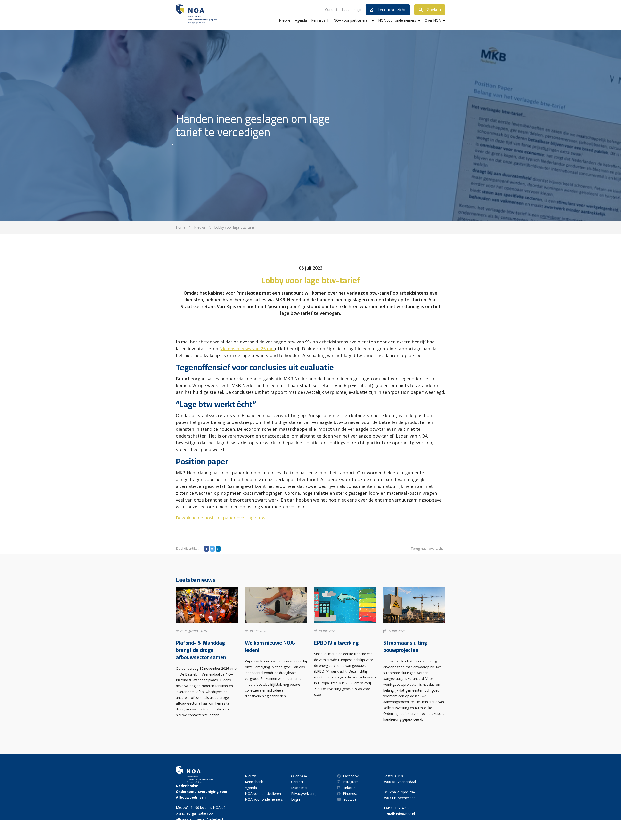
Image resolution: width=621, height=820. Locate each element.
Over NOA (433, 20)
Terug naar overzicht (426, 548)
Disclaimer (299, 787)
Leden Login (351, 9)
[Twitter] (212, 549)
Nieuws (285, 20)
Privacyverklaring (304, 793)
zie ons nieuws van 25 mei (248, 348)
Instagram (351, 782)
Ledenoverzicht (392, 9)
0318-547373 (401, 808)
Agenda (301, 20)
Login (295, 799)
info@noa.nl (405, 814)
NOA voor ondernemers (397, 20)
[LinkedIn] (218, 549)
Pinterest (350, 793)
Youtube (350, 799)
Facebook (351, 776)
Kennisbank (320, 20)
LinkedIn (349, 787)
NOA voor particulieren (351, 20)
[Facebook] (206, 549)
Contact (331, 9)
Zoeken (434, 9)
